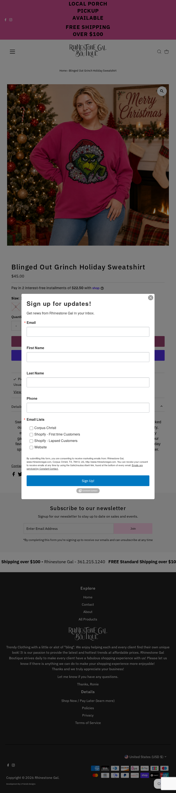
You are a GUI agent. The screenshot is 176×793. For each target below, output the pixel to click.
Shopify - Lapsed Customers (55, 440)
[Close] (150, 297)
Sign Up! (88, 481)
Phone (32, 398)
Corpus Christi (45, 427)
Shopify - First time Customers (57, 434)
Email (31, 322)
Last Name (35, 373)
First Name (35, 348)
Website (40, 447)
